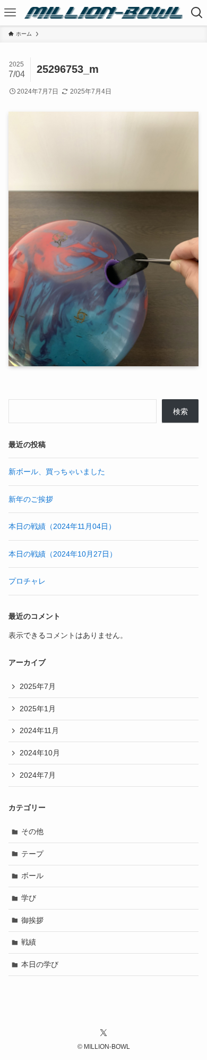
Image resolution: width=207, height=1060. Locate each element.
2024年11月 (39, 730)
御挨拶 (32, 920)
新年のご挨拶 (30, 499)
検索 (180, 411)
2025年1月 (38, 708)
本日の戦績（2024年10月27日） (62, 554)
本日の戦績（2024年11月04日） (62, 526)
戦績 (28, 942)
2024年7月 (38, 775)
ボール (32, 875)
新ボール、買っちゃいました (56, 471)
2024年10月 (40, 752)
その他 (32, 831)
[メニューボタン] (10, 13)
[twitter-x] (103, 1033)
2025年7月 (38, 686)
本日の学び (39, 964)
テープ (32, 853)
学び (28, 898)
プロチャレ (27, 581)
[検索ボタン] (196, 13)
